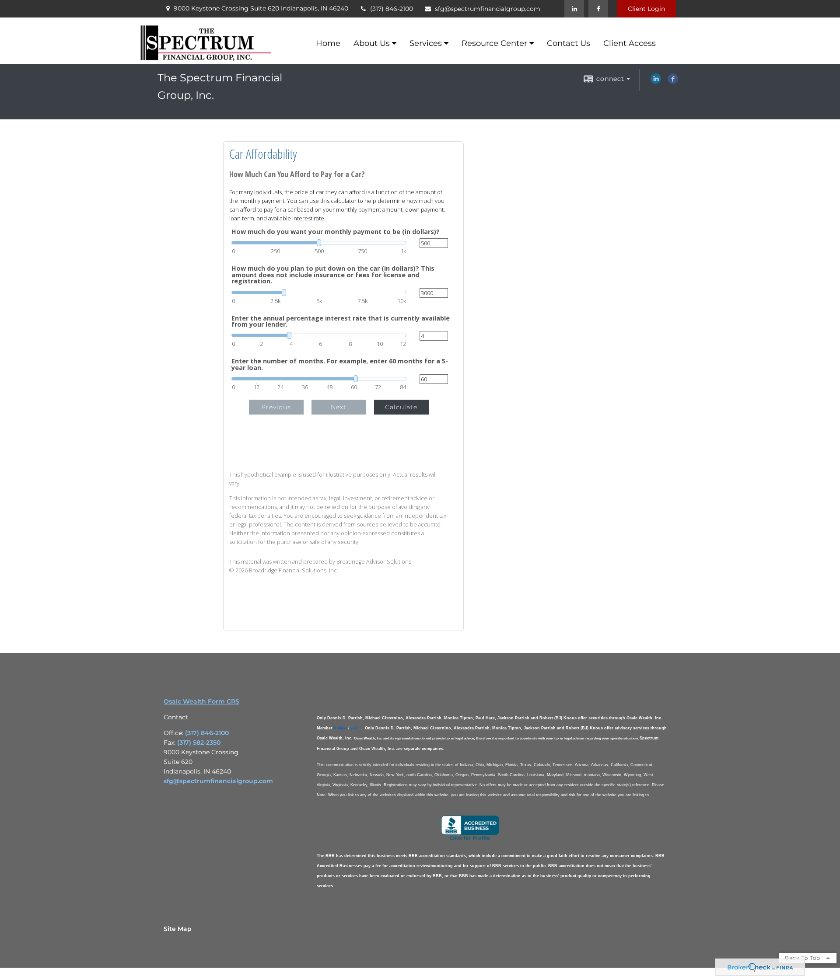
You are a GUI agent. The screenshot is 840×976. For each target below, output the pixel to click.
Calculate (401, 407)
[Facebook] (598, 8)
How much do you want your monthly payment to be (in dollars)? (335, 232)
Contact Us (568, 43)
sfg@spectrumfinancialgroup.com (487, 9)
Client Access (629, 43)
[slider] (318, 242)
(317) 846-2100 (391, 9)
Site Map (178, 929)
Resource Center (494, 43)
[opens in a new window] (470, 839)
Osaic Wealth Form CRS (201, 701)
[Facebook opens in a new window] (673, 82)
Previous (276, 407)
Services (426, 43)
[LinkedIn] (574, 8)
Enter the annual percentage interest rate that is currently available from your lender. (340, 321)
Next (338, 407)
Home (328, 43)
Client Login (646, 9)
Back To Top (803, 958)
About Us (372, 43)
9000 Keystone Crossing (261, 8)
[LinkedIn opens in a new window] (656, 82)
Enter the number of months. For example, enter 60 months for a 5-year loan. (339, 364)
